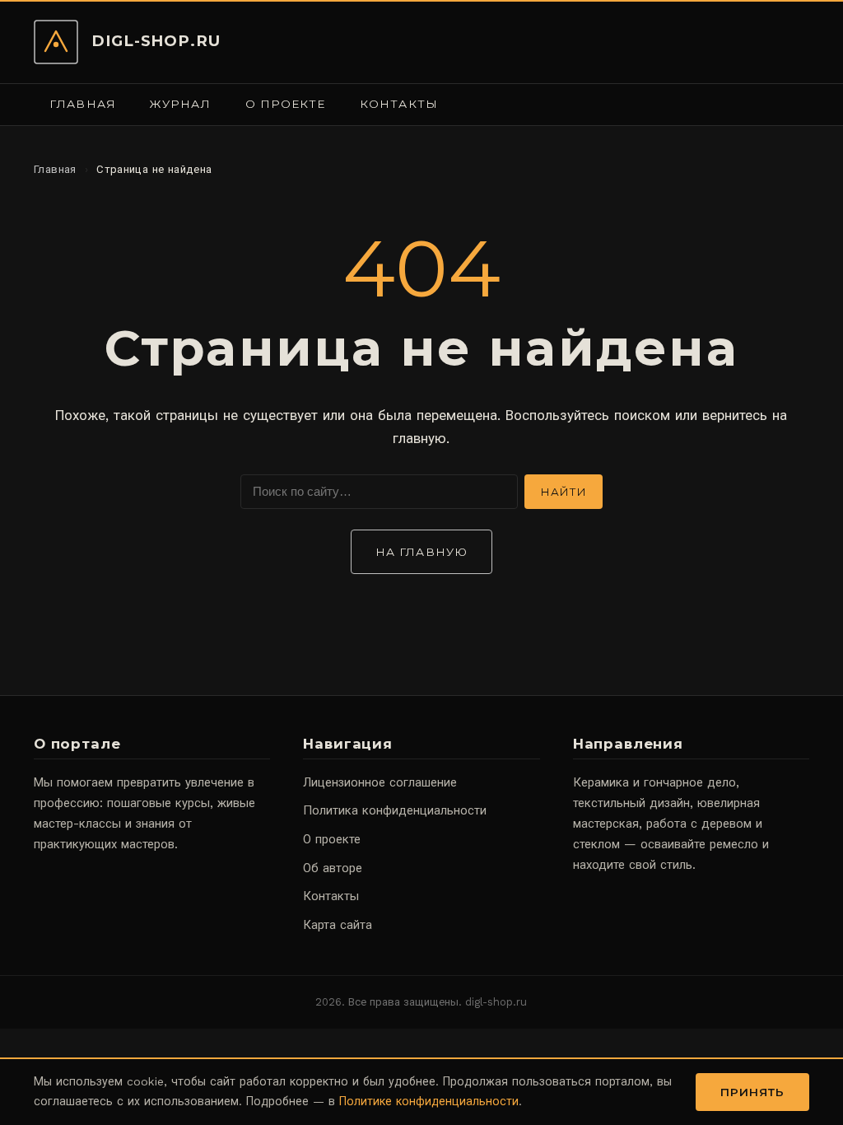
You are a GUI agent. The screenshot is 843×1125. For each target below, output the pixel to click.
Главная (82, 103)
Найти (563, 491)
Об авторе (332, 868)
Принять (752, 1092)
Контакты (399, 103)
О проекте (285, 103)
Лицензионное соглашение (380, 782)
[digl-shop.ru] (56, 42)
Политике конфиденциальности (429, 1101)
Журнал (180, 103)
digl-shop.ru (156, 40)
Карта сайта (337, 924)
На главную (421, 551)
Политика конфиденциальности (395, 810)
